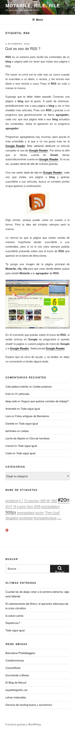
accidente (11, 500)
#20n (63, 499)
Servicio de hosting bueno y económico (28, 705)
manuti (9, 446)
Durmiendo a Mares (17, 675)
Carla (8, 453)
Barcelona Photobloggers (20, 653)
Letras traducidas (15, 697)
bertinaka (10, 431)
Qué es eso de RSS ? (22, 48)
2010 (8, 506)
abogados (11, 517)
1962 (53, 500)
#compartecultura (44, 517)
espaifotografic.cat (16, 690)
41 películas (22, 394)
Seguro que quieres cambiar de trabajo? (45, 401)
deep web (11, 401)
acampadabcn (50, 506)
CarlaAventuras (14, 660)
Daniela (9, 423)
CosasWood (12, 668)
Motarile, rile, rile (32, 5)
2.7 (21, 500)
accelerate (26, 517)
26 (48, 500)
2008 (37, 506)
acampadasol (26, 512)
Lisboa (25, 431)
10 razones (31, 500)
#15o (59, 518)
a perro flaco (25, 506)
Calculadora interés (16, 386)
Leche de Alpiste (15, 438)
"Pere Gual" (52, 512)
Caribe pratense (42, 386)
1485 (42, 500)
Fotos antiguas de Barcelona (32, 416)
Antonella (10, 408)
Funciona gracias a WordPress (23, 724)
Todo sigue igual (30, 408)
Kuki (8, 394)
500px (10, 512)
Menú (39, 19)
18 (14, 506)
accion (39, 512)
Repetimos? (12, 623)
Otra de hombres (39, 438)
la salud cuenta (14, 615)
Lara (8, 416)
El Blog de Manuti (15, 682)
